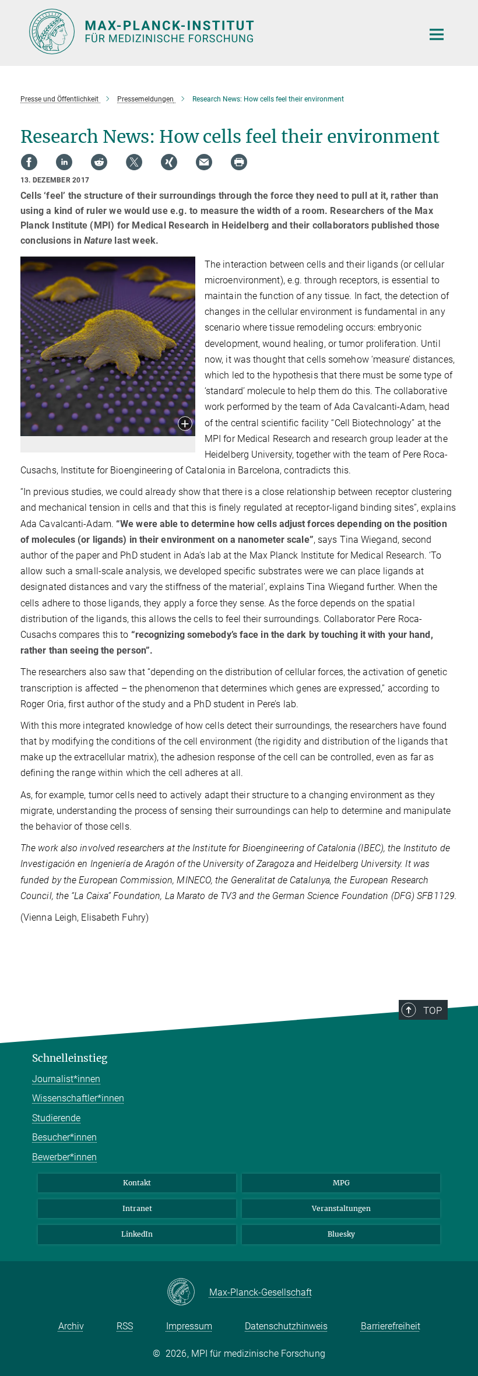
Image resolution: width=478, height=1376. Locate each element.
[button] (185, 424)
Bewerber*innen (64, 1157)
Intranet (137, 1208)
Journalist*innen (66, 1078)
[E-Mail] (204, 162)
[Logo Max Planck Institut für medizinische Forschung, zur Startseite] (218, 31)
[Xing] (169, 162)
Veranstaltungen (341, 1208)
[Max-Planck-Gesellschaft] (188, 1293)
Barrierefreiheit (390, 1326)
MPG (341, 1182)
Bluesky (341, 1234)
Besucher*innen (64, 1137)
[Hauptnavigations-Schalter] (436, 34)
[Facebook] (29, 162)
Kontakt (137, 1182)
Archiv (71, 1326)
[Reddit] (99, 162)
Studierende (56, 1118)
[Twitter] (134, 162)
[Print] (239, 162)
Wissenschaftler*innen (78, 1098)
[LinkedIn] (64, 162)
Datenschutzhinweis (286, 1326)
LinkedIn (137, 1234)
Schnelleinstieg (69, 1058)
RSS (125, 1326)
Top (432, 1010)
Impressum (189, 1326)
